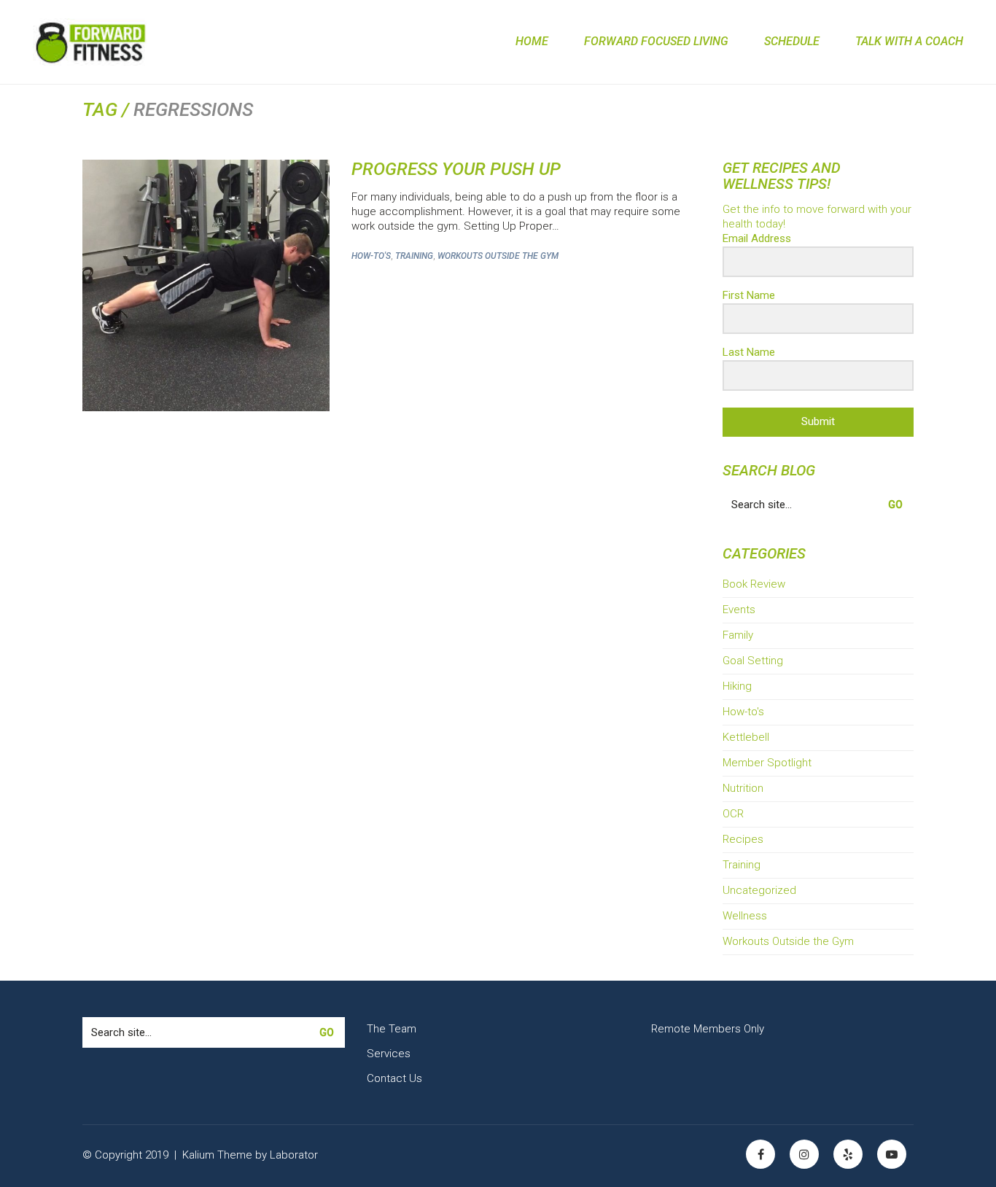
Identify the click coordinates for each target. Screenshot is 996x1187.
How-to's (371, 256)
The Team (391, 1028)
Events (739, 609)
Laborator (294, 1154)
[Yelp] (848, 1154)
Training (414, 256)
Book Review (754, 584)
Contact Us (394, 1078)
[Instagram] (804, 1154)
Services (389, 1053)
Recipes (743, 839)
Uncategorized (759, 890)
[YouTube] (891, 1154)
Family (738, 635)
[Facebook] (760, 1154)
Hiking (737, 686)
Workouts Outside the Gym (498, 256)
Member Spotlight (767, 762)
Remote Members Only (707, 1028)
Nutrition (743, 788)
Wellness (745, 915)
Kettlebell (746, 737)
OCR (733, 813)
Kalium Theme (217, 1154)
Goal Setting (753, 660)
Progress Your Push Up (456, 169)
